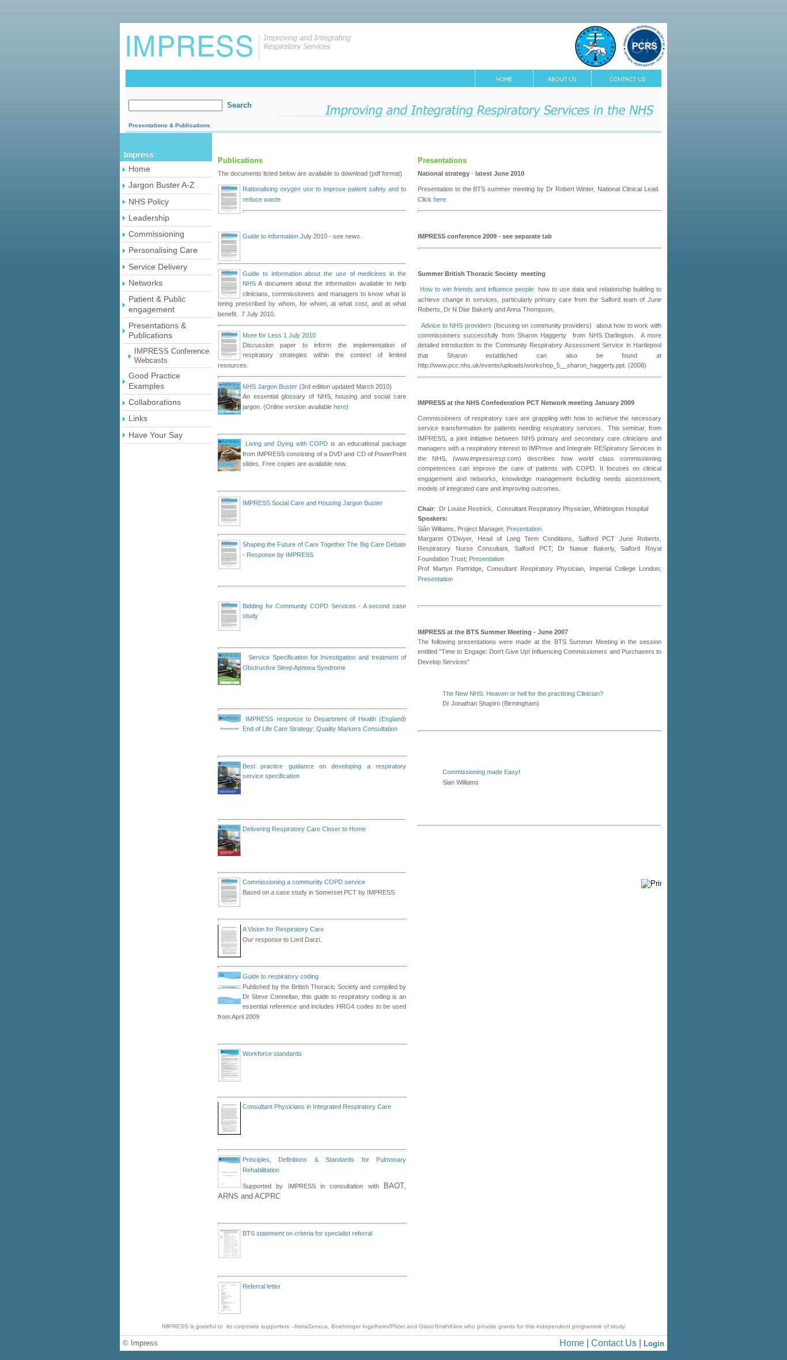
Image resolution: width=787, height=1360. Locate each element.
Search (239, 105)
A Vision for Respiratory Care (283, 929)
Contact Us (614, 1343)
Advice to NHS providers (456, 325)
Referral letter (262, 1286)
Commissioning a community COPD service (304, 881)
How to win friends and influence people (477, 289)
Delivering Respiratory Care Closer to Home (304, 828)
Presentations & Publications (169, 125)
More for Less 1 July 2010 (279, 335)
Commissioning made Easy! (481, 771)
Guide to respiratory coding (281, 976)
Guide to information (270, 236)
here (340, 406)
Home (571, 1343)
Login (654, 1343)
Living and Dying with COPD (285, 443)
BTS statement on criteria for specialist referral (307, 1233)
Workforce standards (272, 1053)
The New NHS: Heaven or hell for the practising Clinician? (522, 693)
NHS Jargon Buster (270, 386)
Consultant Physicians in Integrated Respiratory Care (317, 1106)
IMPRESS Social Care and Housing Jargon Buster (313, 502)
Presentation (524, 528)
